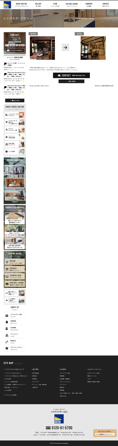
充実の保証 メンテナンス (11, 387)
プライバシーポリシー (65, 381)
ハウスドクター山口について (14, 369)
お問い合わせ (63, 396)
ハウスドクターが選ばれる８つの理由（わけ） (16, 376)
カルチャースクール (94, 369)
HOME (79, 18)
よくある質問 (8, 390)
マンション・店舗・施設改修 (39, 384)
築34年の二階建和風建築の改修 (104, 85)
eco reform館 (8, 378)
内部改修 (91, 18)
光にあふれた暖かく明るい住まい (39, 85)
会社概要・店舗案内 (65, 378)
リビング (97, 18)
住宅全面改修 (35, 373)
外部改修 (34, 378)
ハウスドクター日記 (65, 373)
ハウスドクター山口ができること (13, 373)
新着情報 (62, 376)
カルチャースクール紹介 (93, 373)
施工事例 (84, 18)
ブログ (89, 378)
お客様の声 (35, 387)
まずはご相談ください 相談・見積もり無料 (71, 393)
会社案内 (63, 369)
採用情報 (62, 390)
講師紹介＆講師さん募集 (93, 381)
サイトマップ (63, 384)
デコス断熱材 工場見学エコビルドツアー (15, 384)
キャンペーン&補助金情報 (11, 381)
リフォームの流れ (11, 395)
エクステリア (35, 381)
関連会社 (62, 387)
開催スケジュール (91, 376)
